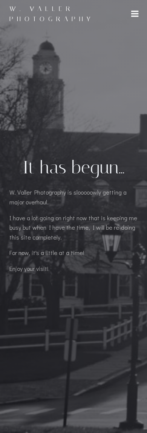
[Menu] (135, 14)
